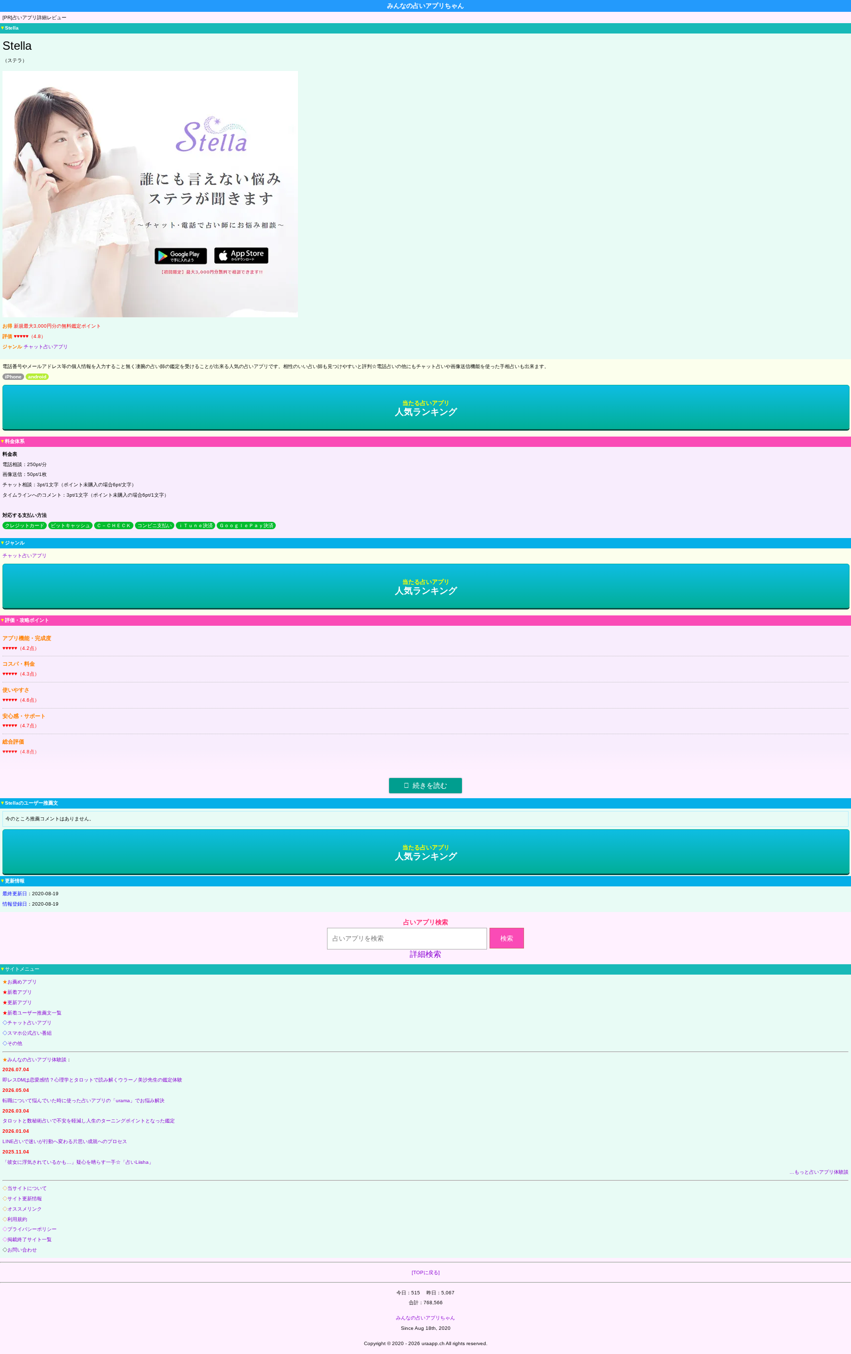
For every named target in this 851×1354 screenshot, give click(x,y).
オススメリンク (24, 1209)
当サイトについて (27, 1188)
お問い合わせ (22, 1249)
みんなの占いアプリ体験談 (36, 1059)
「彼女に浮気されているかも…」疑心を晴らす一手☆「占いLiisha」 (78, 1162)
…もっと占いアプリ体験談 (819, 1172)
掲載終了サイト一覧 (29, 1239)
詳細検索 (425, 954)
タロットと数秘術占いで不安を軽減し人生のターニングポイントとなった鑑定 (88, 1120)
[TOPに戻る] (426, 1272)
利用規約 (17, 1219)
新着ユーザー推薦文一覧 (34, 1013)
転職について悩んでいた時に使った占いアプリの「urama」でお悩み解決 (83, 1100)
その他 (14, 1043)
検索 (506, 938)
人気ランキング (426, 408)
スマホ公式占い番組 (29, 1033)
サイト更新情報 (24, 1198)
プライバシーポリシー (32, 1229)
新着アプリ (19, 992)
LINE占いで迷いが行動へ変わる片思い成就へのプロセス (64, 1141)
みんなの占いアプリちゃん (425, 1317)
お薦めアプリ (22, 981)
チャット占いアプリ (46, 346)
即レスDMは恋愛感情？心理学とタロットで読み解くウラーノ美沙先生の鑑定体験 (92, 1080)
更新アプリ (19, 1002)
